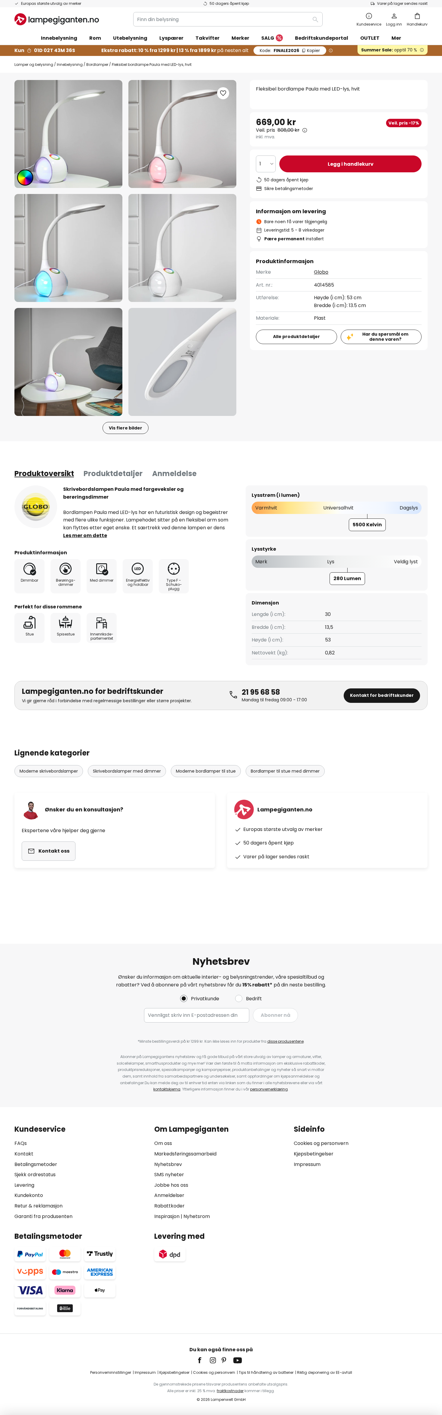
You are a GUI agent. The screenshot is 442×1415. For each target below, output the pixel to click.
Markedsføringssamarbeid (185, 1153)
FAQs (20, 1143)
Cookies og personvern (321, 1143)
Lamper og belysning (33, 64)
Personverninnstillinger (110, 1372)
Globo (321, 272)
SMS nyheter (169, 1174)
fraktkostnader (230, 1390)
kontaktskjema (166, 1089)
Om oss (163, 1143)
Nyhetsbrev (168, 1164)
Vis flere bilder (125, 428)
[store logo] (56, 19)
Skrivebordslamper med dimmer (127, 771)
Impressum (307, 1164)
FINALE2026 (290, 51)
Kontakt (23, 1153)
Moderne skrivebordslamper (49, 771)
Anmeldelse (174, 473)
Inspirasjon (167, 1216)
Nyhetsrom (196, 1216)
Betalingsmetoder (35, 1164)
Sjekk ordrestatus (35, 1174)
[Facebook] (203, 1360)
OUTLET (369, 38)
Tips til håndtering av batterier (266, 1372)
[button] (68, 248)
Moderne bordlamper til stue (206, 771)
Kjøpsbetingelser (313, 1153)
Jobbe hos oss (171, 1185)
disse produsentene (285, 1041)
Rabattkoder (169, 1205)
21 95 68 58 (261, 692)
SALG (267, 38)
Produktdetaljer (113, 473)
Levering (24, 1185)
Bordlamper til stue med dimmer (285, 771)
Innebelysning (70, 64)
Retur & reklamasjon (38, 1205)
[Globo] (35, 506)
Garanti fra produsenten (43, 1216)
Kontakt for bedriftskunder (382, 695)
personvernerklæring (269, 1089)
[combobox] (228, 19)
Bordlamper (97, 64)
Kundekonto (28, 1195)
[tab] (44, 473)
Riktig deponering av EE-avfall (324, 1372)
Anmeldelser (169, 1195)
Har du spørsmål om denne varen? (385, 336)
